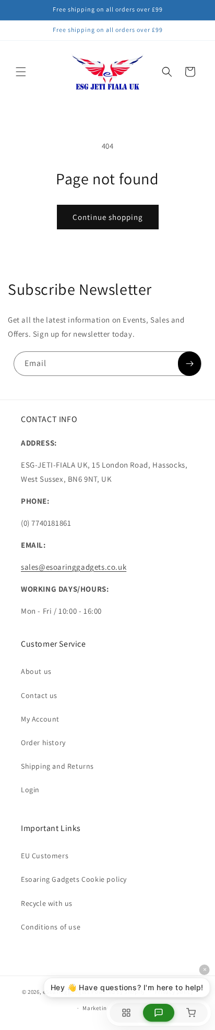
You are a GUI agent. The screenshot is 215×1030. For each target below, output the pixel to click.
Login (30, 789)
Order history (43, 742)
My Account (40, 719)
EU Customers (44, 855)
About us (36, 671)
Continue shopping (108, 217)
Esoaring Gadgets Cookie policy (74, 879)
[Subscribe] (189, 363)
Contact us (39, 695)
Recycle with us (47, 903)
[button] (20, 71)
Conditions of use (50, 927)
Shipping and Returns (57, 766)
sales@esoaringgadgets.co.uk (73, 567)
